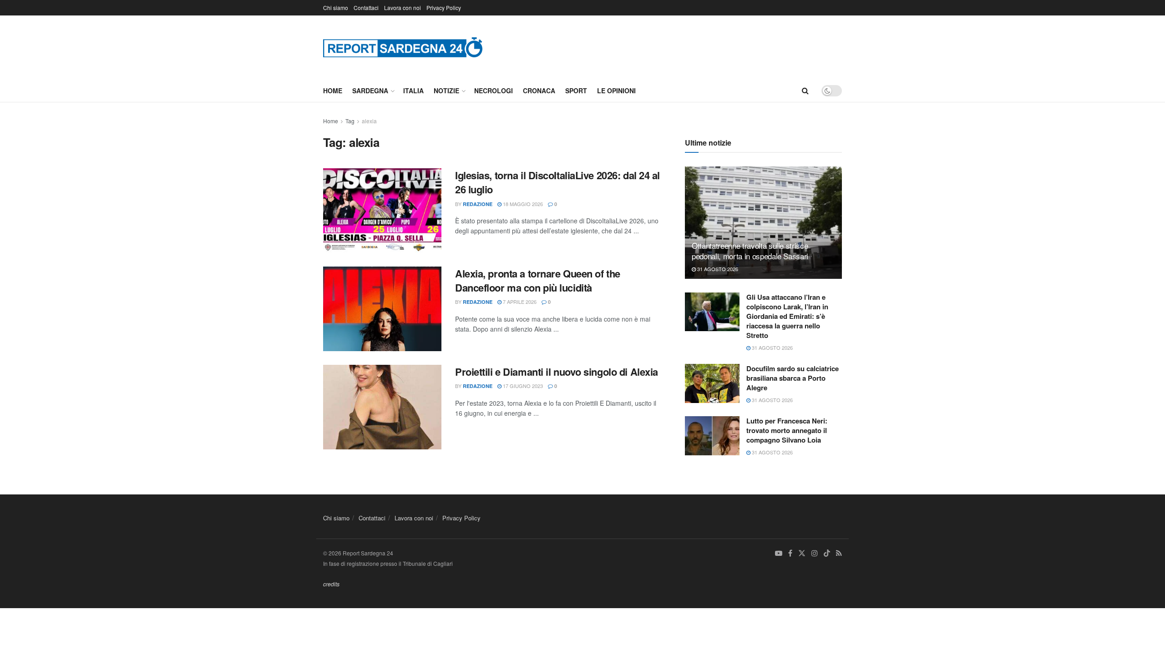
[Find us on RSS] (839, 553)
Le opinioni (616, 90)
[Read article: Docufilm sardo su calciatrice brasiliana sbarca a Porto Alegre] (712, 383)
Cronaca (539, 90)
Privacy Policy (443, 7)
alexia (369, 121)
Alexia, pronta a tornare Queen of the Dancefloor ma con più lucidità (537, 280)
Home (332, 90)
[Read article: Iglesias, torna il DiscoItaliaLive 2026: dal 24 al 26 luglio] (382, 210)
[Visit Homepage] (402, 47)
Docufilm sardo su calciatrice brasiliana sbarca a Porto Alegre (792, 378)
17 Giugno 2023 (522, 385)
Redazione (477, 204)
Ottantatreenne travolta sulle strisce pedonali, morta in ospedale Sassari (750, 251)
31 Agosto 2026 (717, 268)
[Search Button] (805, 90)
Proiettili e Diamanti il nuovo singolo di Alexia (556, 371)
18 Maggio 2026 (522, 203)
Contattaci (366, 7)
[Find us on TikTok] (827, 554)
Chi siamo (335, 7)
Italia (413, 90)
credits (331, 584)
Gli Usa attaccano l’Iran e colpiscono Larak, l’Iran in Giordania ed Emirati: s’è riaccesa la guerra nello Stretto (787, 316)
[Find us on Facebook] (790, 553)
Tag (350, 121)
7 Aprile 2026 (519, 301)
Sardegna (370, 90)
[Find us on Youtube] (778, 553)
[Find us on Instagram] (814, 553)
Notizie (446, 90)
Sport (576, 90)
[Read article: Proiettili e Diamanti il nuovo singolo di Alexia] (382, 407)
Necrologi (493, 90)
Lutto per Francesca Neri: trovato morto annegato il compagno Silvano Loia (786, 430)
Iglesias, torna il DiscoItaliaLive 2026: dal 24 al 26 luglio (557, 182)
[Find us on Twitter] (801, 553)
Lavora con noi (402, 7)
